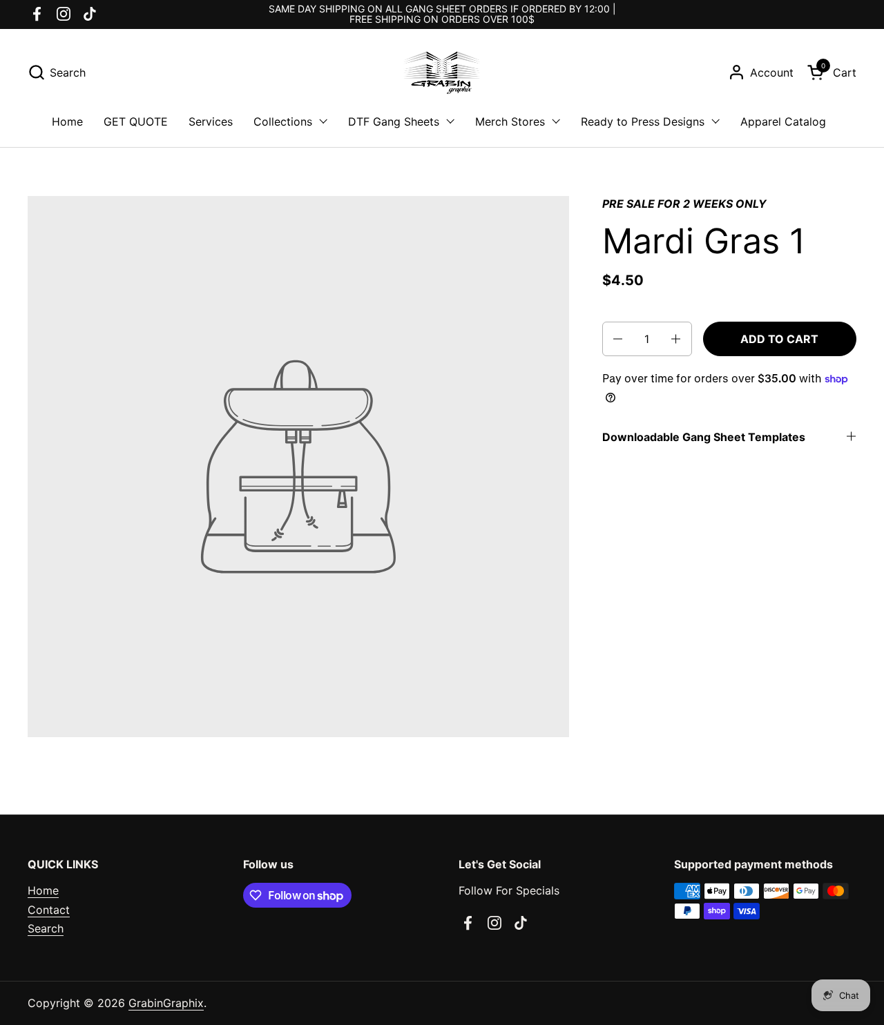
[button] (57, 72)
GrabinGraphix (166, 1003)
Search (46, 928)
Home (43, 890)
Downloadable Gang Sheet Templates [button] (703, 437)
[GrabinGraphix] (441, 72)
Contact (49, 910)
